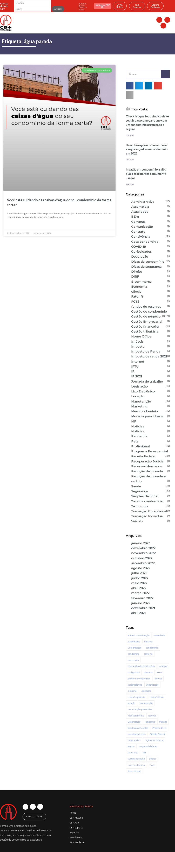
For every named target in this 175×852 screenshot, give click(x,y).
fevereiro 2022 (142, 598)
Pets (134, 441)
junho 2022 (139, 578)
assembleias (134, 641)
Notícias (137, 431)
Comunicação (142, 227)
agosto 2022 (140, 568)
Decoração (139, 256)
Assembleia (140, 207)
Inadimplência (135, 684)
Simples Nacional (144, 496)
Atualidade (139, 212)
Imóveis (137, 341)
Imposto (138, 346)
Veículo (137, 521)
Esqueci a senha (83, 8)
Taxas (152, 764)
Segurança (139, 491)
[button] (129, 85)
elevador (148, 672)
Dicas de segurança (146, 267)
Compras (138, 222)
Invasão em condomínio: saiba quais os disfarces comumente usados (146, 173)
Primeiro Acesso (82, 4)
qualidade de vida (137, 734)
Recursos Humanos (146, 466)
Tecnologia (139, 506)
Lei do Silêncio (157, 697)
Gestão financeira (145, 326)
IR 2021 (136, 376)
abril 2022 (138, 588)
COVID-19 (138, 247)
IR (132, 371)
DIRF (135, 276)
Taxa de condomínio (147, 501)
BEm (135, 217)
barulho (148, 641)
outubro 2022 (141, 558)
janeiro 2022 (140, 603)
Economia (139, 286)
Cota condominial (145, 242)
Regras (131, 746)
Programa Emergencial (149, 451)
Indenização (152, 684)
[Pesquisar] (165, 74)
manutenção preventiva (140, 709)
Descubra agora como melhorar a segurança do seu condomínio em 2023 (147, 149)
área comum (134, 771)
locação (131, 703)
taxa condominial (136, 764)
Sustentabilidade (136, 758)
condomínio (152, 647)
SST (144, 752)
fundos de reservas (146, 306)
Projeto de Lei (159, 727)
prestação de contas (138, 727)
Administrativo (142, 202)
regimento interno (154, 740)
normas (152, 715)
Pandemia (139, 436)
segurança (133, 752)
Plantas (163, 721)
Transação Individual (147, 516)
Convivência (140, 236)
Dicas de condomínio (147, 262)
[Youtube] (163, 26)
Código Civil (134, 672)
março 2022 (140, 593)
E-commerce (141, 282)
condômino (133, 653)
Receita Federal (143, 456)
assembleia (159, 635)
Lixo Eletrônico (143, 391)
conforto (148, 653)
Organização (134, 721)
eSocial (136, 291)
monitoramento (136, 715)
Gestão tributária (144, 331)
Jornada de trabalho (147, 381)
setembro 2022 (143, 563)
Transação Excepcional (149, 511)
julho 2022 (139, 573)
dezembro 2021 (143, 608)
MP (133, 421)
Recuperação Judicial (147, 461)
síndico (152, 758)
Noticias (137, 426)
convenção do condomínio (141, 666)
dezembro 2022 (143, 548)
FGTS (135, 302)
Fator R (137, 296)
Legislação (139, 386)
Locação (137, 396)
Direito (136, 271)
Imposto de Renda (145, 351)
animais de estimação (139, 635)
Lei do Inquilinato (136, 697)
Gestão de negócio (146, 316)
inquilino (132, 690)
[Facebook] (159, 20)
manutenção (146, 703)
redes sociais (134, 740)
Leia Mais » (13, 225)
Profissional (140, 446)
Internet (137, 361)
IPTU (135, 366)
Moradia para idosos (147, 416)
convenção (133, 659)
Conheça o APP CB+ (103, 5)
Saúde (136, 486)
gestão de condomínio (139, 678)
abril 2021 (138, 613)
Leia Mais (130, 135)
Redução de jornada (147, 471)
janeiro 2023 (140, 543)
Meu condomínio (144, 411)
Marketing (139, 406)
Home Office (141, 336)
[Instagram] (167, 20)
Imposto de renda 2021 (149, 356)
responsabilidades (148, 746)
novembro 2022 (143, 553)
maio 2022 (139, 583)
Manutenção (141, 401)
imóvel (158, 678)
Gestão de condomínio (149, 311)
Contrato (138, 232)
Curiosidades (141, 252)
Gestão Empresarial (146, 321)
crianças (163, 666)
